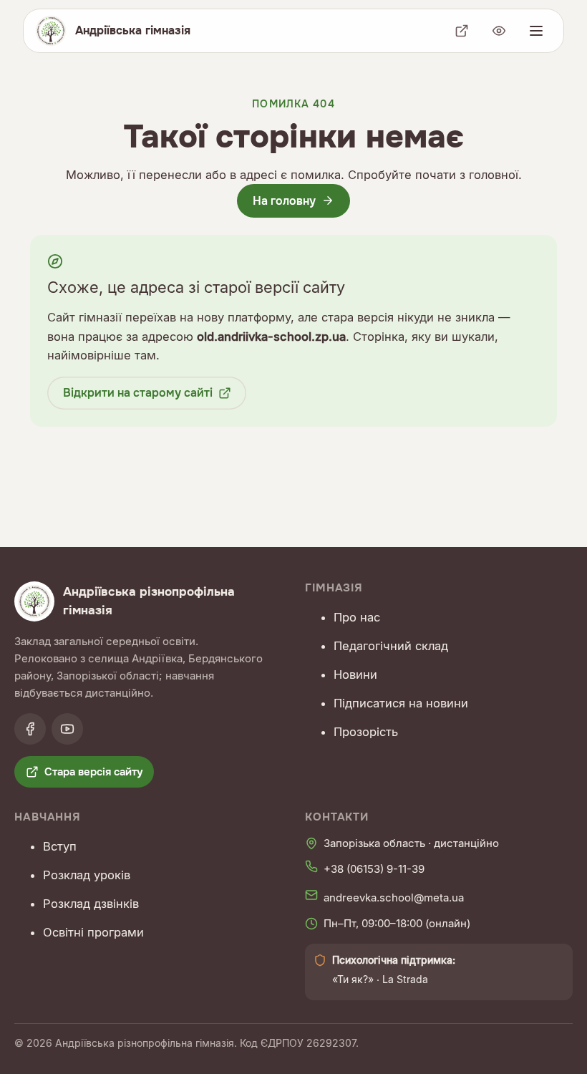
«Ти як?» (353, 979)
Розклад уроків (86, 875)
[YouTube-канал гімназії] (67, 729)
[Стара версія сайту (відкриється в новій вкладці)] (461, 31)
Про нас (357, 617)
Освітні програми (93, 932)
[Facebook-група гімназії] (30, 729)
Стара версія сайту (93, 772)
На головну (284, 200)
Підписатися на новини (401, 703)
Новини (355, 674)
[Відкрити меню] (536, 31)
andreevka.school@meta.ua (394, 897)
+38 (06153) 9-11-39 (374, 869)
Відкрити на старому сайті (138, 392)
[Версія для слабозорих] (499, 31)
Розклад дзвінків (91, 903)
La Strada (405, 979)
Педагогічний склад (391, 646)
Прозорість (366, 732)
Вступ (60, 846)
